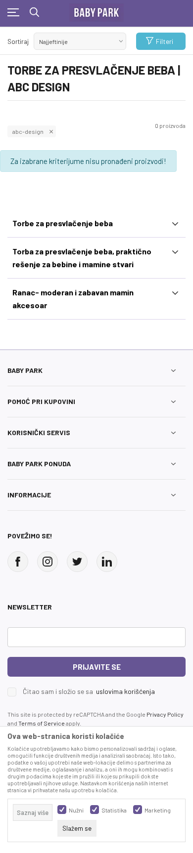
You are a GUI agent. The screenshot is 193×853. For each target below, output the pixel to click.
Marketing (158, 810)
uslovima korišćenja (125, 691)
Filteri (164, 41)
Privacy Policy (165, 714)
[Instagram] (47, 561)
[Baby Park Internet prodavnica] (96, 10)
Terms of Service (41, 723)
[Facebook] (18, 561)
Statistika (114, 810)
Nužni (76, 810)
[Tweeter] (77, 561)
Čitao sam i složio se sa (89, 691)
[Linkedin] (107, 561)
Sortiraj (18, 41)
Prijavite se (97, 666)
